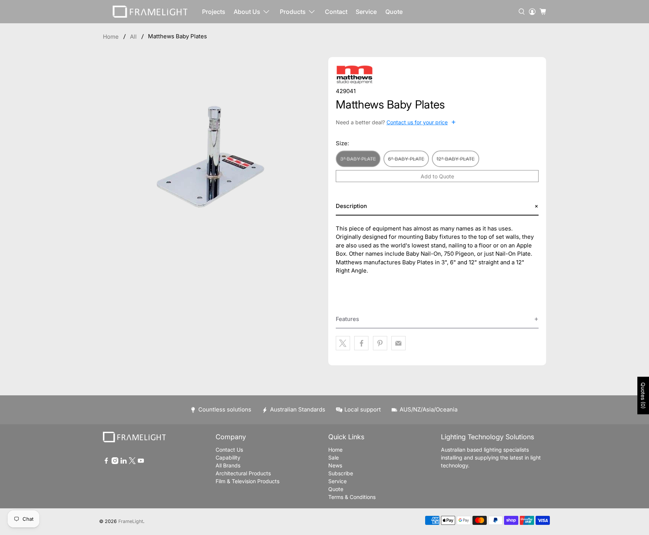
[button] (437, 206)
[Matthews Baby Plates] (212, 151)
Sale (333, 457)
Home (111, 36)
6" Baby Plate (406, 159)
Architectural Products (243, 473)
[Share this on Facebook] (361, 343)
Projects (213, 11)
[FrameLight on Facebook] (106, 462)
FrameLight (130, 521)
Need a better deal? (396, 122)
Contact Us (229, 449)
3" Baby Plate (358, 159)
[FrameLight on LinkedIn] (123, 462)
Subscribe (340, 473)
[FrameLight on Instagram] (115, 462)
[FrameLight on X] (132, 462)
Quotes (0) (643, 395)
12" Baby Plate (455, 159)
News (335, 465)
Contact (336, 11)
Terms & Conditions (352, 497)
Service (366, 11)
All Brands (228, 465)
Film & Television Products (247, 481)
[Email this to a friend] (398, 343)
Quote (394, 11)
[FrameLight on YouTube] (140, 462)
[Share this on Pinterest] (380, 343)
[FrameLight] (150, 12)
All (133, 36)
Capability (228, 457)
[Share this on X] (343, 343)
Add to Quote (437, 176)
